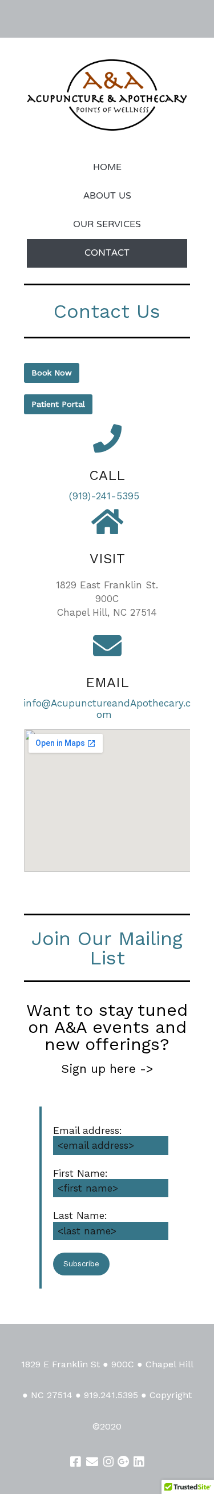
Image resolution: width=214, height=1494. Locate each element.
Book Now (51, 372)
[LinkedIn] (139, 1462)
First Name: (80, 1173)
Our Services (107, 225)
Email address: (87, 1130)
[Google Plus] (124, 1462)
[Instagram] (108, 1462)
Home (107, 168)
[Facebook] (75, 1462)
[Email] (91, 1462)
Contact (107, 253)
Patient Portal (58, 404)
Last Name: (80, 1215)
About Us (107, 196)
